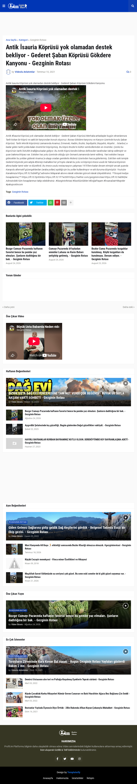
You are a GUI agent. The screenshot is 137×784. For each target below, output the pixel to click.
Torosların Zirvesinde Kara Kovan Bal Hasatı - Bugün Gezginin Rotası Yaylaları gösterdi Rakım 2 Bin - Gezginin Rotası (67, 664)
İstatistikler (77, 778)
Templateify (73, 772)
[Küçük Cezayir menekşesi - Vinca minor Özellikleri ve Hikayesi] (14, 563)
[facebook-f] (57, 759)
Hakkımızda (62, 778)
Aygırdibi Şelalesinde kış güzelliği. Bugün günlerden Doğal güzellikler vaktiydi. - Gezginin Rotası (73, 425)
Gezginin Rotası (38, 40)
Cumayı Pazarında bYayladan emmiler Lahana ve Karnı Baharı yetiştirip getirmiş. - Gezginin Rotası (68, 252)
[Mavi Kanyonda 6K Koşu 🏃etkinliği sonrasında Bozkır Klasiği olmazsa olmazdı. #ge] (14, 549)
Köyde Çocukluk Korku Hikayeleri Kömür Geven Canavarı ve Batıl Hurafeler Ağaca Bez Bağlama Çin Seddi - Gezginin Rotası (77, 695)
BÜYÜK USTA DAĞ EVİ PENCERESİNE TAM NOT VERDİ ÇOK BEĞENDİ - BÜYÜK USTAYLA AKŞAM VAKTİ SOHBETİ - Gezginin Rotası (66, 395)
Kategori (23, 40)
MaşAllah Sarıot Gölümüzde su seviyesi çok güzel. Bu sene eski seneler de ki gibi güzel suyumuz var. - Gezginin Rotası (75, 575)
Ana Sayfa (11, 40)
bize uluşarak (47, 750)
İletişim (90, 778)
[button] (4, 6)
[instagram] (79, 759)
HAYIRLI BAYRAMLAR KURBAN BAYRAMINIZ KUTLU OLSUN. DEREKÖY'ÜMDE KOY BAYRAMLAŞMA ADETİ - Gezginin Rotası (77, 441)
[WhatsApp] (50, 202)
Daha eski (128, 307)
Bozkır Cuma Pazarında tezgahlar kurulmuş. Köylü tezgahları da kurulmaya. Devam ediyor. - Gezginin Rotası (110, 254)
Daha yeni (9, 307)
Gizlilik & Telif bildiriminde (67, 750)
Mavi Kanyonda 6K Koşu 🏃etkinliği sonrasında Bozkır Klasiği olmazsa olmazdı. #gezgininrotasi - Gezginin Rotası (78, 547)
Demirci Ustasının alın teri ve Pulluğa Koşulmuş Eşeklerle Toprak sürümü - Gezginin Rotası (69, 679)
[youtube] (72, 759)
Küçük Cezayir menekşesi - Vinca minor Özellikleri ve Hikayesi (56, 559)
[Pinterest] (57, 202)
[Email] (64, 202)
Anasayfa (48, 778)
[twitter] (65, 759)
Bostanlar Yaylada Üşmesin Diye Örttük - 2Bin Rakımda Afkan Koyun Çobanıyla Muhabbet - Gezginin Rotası (77, 707)
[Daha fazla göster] (71, 202)
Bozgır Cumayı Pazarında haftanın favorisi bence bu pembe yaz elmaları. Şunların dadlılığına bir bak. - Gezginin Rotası (24, 254)
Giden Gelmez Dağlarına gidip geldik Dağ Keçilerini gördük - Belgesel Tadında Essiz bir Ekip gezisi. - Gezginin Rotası (67, 530)
